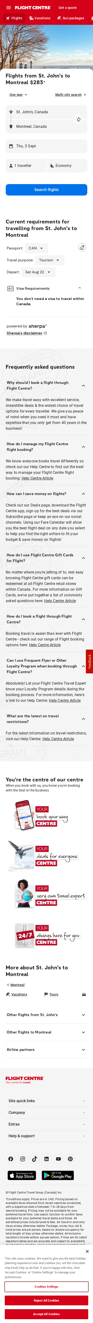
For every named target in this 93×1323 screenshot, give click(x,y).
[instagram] (23, 1159)
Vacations (42, 18)
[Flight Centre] (32, 8)
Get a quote (68, 8)
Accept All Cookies (46, 1314)
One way (16, 95)
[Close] (87, 1251)
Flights (16, 18)
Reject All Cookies (46, 1300)
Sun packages (73, 18)
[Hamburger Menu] (8, 7)
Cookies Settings (46, 1286)
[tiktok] (35, 1159)
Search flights (46, 189)
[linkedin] (46, 1159)
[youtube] (58, 1159)
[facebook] (11, 1159)
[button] (26, 166)
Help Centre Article (37, 478)
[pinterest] (70, 1159)
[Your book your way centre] (46, 816)
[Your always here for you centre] (46, 935)
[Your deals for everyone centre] (46, 856)
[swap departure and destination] (78, 119)
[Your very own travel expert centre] (46, 895)
